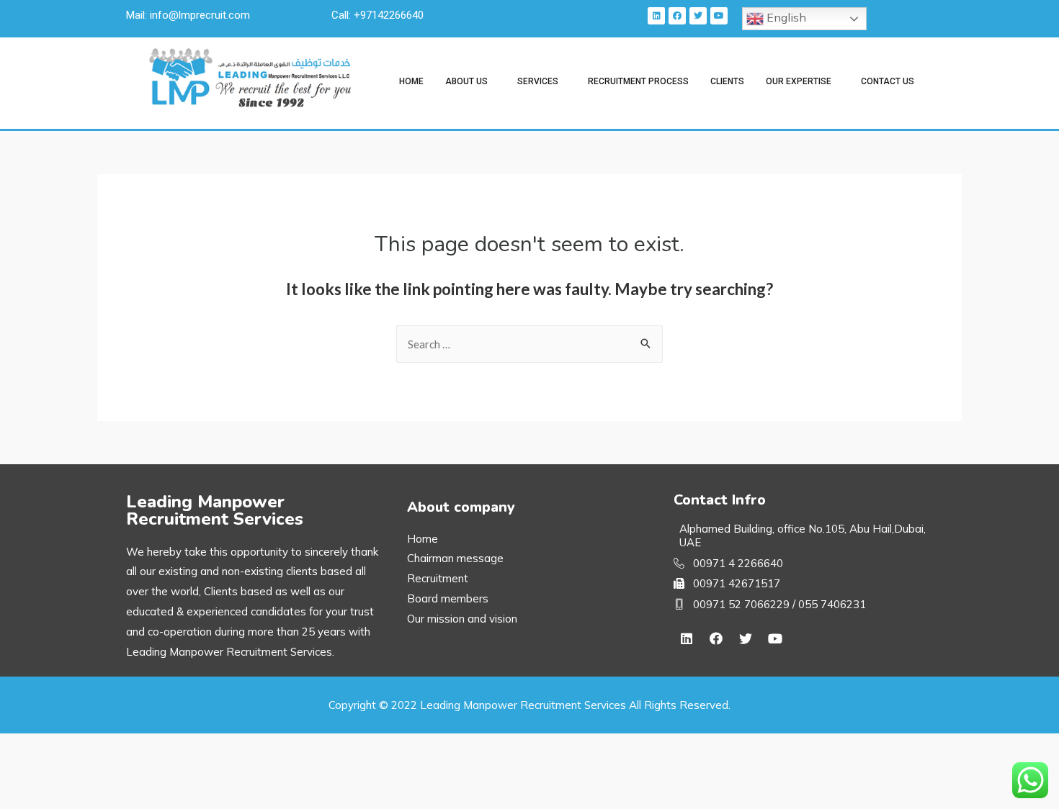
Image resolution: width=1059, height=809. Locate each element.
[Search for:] (529, 344)
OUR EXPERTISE (798, 81)
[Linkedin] (656, 15)
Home (411, 81)
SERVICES (537, 81)
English (785, 17)
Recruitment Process (638, 81)
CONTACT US (887, 81)
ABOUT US (466, 81)
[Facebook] (677, 15)
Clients (727, 81)
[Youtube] (719, 15)
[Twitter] (698, 15)
